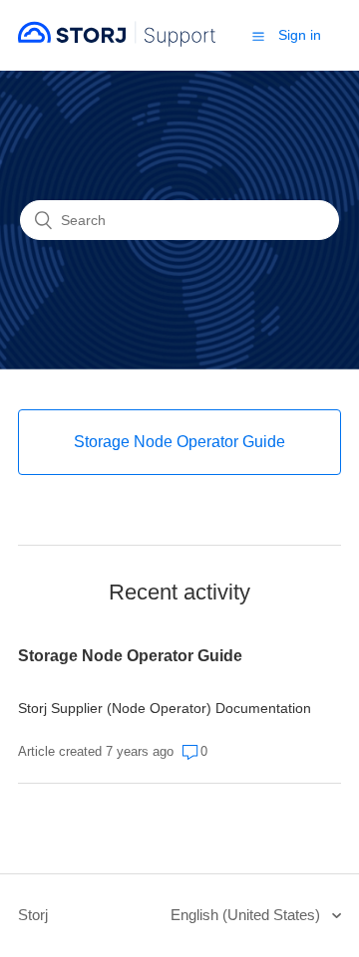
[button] (258, 36)
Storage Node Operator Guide (130, 655)
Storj (33, 914)
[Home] (116, 45)
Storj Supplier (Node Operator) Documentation (164, 708)
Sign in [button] (299, 35)
